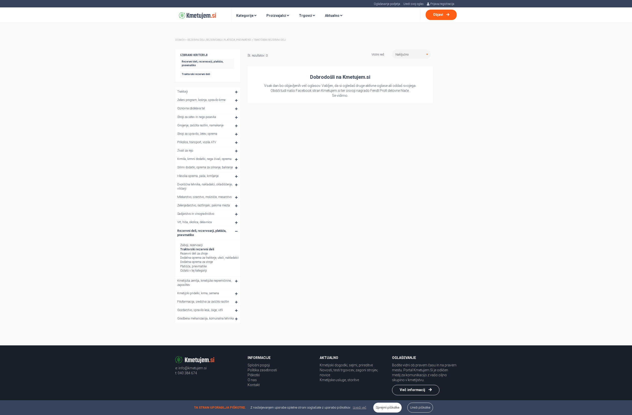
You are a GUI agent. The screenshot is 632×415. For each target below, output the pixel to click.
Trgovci (306, 16)
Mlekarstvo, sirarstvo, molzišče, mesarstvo (204, 197)
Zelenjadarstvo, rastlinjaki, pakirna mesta (203, 205)
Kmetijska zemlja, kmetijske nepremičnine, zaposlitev (204, 283)
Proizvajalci (276, 16)
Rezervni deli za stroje (194, 253)
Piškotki (254, 375)
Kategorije (245, 16)
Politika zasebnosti (262, 370)
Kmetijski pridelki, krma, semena (198, 293)
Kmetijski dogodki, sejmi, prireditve (346, 365)
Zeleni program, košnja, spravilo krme (201, 100)
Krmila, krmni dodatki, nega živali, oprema (204, 159)
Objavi (438, 15)
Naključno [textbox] (402, 54)
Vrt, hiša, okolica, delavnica (194, 222)
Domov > (181, 40)
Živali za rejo (185, 150)
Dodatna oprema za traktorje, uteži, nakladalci (209, 257)
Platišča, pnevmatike (193, 266)
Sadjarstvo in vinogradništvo (195, 214)
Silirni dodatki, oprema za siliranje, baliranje (205, 167)
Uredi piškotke (420, 407)
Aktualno (332, 16)
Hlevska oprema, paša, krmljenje (197, 176)
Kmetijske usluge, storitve (339, 380)
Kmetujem (200, 16)
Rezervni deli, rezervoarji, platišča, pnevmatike (201, 233)
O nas (252, 380)
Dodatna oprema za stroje (196, 262)
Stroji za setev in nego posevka (196, 117)
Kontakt (254, 385)
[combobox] (411, 54)
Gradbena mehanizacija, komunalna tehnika (205, 318)
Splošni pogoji (259, 365)
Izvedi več (359, 407)
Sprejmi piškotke (387, 407)
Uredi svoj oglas (413, 4)
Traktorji (182, 91)
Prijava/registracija (442, 4)
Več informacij (413, 390)
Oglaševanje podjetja (387, 4)
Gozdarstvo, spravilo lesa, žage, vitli (200, 310)
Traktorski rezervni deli (197, 249)
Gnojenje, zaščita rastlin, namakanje (200, 125)
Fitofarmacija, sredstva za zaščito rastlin (203, 301)
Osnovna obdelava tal (191, 108)
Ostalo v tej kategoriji (193, 270)
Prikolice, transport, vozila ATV (196, 142)
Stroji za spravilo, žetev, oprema (197, 134)
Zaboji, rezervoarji (191, 245)
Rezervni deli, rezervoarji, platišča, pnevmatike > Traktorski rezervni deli (236, 40)
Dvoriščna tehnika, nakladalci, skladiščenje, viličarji (205, 186)
